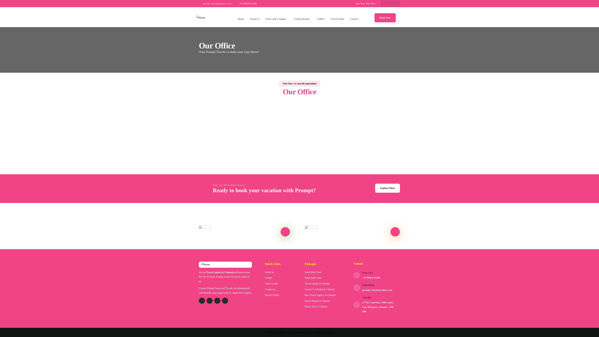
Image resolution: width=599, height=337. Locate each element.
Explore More (387, 188)
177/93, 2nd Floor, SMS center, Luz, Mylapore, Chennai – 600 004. (378, 307)
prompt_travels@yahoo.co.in (377, 290)
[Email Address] (356, 287)
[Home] (201, 18)
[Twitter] (202, 301)
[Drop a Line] (356, 275)
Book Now (385, 17)
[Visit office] (356, 304)
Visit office (366, 297)
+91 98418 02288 (371, 277)
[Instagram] (393, 3)
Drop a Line (367, 273)
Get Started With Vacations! (345, 232)
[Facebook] (387, 3)
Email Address (368, 285)
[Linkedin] (225, 301)
